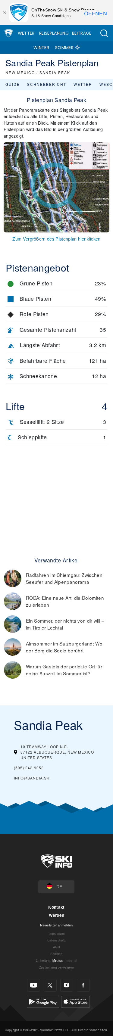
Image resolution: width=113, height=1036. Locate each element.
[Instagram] (66, 985)
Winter (41, 48)
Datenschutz (56, 940)
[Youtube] (33, 985)
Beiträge (82, 33)
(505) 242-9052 (29, 767)
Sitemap (56, 953)
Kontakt (56, 907)
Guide (12, 84)
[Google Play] (43, 1001)
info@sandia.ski (32, 777)
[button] (104, 33)
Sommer (64, 48)
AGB (56, 947)
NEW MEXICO (20, 72)
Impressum (56, 933)
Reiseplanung (54, 33)
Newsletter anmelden (56, 924)
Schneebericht (46, 84)
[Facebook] (83, 985)
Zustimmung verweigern (56, 967)
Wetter (26, 33)
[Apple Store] (75, 1001)
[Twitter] (50, 985)
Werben (56, 915)
